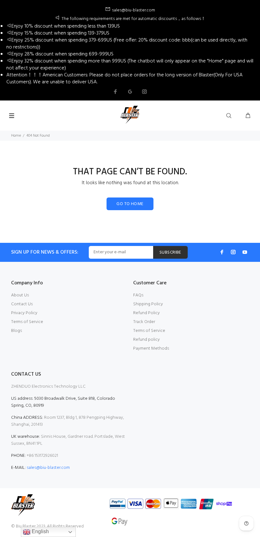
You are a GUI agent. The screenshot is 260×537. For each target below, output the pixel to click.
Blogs (16, 330)
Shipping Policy (148, 304)
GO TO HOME (129, 204)
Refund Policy (146, 313)
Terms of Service (27, 322)
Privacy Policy (24, 313)
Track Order (144, 322)
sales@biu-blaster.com (48, 467)
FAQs (138, 295)
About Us (20, 295)
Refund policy (146, 339)
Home (16, 136)
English (39, 531)
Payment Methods (151, 348)
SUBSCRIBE (170, 252)
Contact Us (22, 304)
